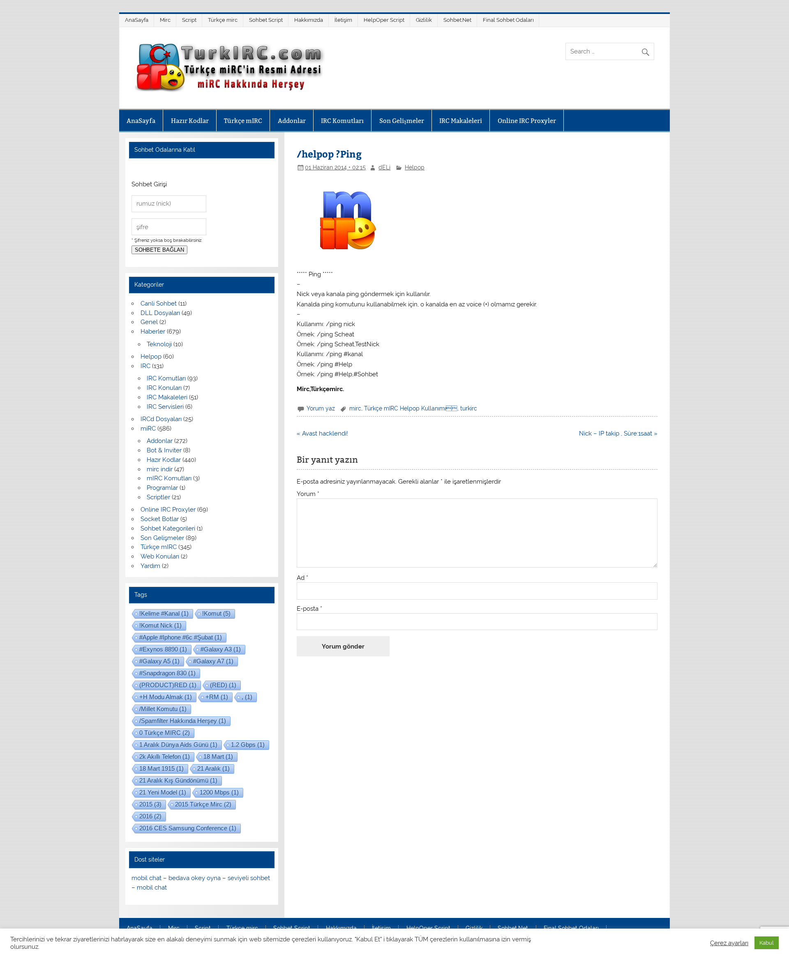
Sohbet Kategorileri (168, 528)
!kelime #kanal (164, 613)
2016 (150, 816)
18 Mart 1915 (161, 768)
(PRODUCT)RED (167, 684)
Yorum (308, 494)
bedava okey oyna (194, 878)
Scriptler (158, 497)
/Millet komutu (163, 708)
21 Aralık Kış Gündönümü (178, 780)
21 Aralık (213, 768)
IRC (145, 366)
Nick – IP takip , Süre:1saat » (618, 433)
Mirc (165, 20)
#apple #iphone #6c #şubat (180, 637)
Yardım (150, 566)
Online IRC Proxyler (527, 121)
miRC (148, 428)
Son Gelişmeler (401, 121)
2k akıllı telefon (164, 756)
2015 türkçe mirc (203, 804)
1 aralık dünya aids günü (178, 744)
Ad (302, 578)
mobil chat (146, 878)
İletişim (343, 20)
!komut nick (160, 625)
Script (189, 20)
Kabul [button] (766, 943)
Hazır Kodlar (190, 121)
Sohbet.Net (457, 20)
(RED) (223, 684)
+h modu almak (165, 696)
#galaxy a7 (213, 661)
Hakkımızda (308, 20)
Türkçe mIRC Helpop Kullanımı (410, 408)
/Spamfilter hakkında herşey (182, 720)
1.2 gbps (248, 744)
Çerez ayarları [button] (729, 942)
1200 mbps (219, 792)
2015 (150, 804)
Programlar (162, 487)
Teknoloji (159, 344)
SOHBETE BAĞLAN (159, 250)
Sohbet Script (266, 20)
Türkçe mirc (223, 20)
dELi (384, 167)
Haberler (153, 331)
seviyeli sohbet (249, 878)
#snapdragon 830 (167, 673)
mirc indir (160, 469)
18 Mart (218, 756)
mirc (355, 408)
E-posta (309, 609)
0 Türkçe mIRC (164, 732)
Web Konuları (160, 556)
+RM (216, 696)
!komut (216, 613)
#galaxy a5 (159, 661)
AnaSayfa (136, 20)
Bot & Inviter (164, 450)
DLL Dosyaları (160, 313)
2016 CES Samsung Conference (187, 828)
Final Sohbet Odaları (508, 20)
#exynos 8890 (163, 649)
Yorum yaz (321, 408)
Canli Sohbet (159, 303)
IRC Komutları (342, 121)
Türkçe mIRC (243, 121)
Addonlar (292, 121)
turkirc (468, 408)
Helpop (414, 167)
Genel (149, 322)
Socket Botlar (160, 519)
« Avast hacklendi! (322, 433)
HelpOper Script (384, 20)
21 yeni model (162, 792)
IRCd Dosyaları (161, 419)
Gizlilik (424, 20)
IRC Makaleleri (460, 121)
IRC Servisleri (165, 406)
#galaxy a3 (221, 649)
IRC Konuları (164, 388)
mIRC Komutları (169, 478)
